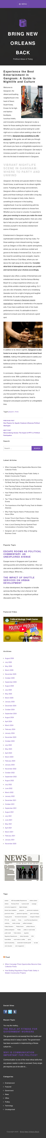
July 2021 (8, 816)
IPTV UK (7, 920)
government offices (9, 913)
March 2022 (9, 792)
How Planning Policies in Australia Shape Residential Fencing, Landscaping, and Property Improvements (23, 487)
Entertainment (10, 1083)
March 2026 (9, 670)
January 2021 (10, 839)
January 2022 (10, 796)
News (7, 1094)
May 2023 (8, 749)
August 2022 (9, 780)
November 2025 (10, 674)
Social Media (8, 939)
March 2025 (9, 698)
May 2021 (8, 824)
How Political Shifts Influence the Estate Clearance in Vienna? (23, 493)
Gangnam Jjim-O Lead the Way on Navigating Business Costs (21, 532)
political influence (30, 926)
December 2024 (10, 705)
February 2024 (10, 729)
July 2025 (8, 690)
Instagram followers (34, 917)
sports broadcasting (9, 942)
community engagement (10, 907)
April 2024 (8, 721)
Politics (19, 929)
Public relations (17, 933)
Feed (8, 957)
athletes (7, 904)
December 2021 (10, 800)
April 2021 (8, 828)
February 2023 (10, 761)
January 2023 (10, 764)
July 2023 (8, 745)
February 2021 (10, 835)
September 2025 (11, 682)
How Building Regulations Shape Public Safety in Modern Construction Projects (22, 474)
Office (7, 1098)
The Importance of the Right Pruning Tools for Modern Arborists (23, 506)
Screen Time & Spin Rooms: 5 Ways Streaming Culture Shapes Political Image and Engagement (22, 519)
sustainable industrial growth (24, 942)
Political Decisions (9, 926)
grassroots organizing (22, 913)
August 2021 (9, 812)
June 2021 (8, 820)
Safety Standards (24, 936)
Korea (17, 412)
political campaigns (27, 923)
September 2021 (11, 808)
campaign (34, 904)
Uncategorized (10, 1109)
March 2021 (9, 832)
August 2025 (9, 686)
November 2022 (10, 768)
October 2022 (10, 772)
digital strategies (23, 907)
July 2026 (8, 662)
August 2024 (9, 717)
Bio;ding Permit (15, 904)
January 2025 (10, 701)
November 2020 (10, 843)
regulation (26, 933)
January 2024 (10, 733)
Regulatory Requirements (11, 936)
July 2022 (8, 784)
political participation (10, 929)
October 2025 (10, 678)
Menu (24, 4)
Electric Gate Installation (11, 910)
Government (9, 1090)
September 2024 (11, 713)
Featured (8, 1087)
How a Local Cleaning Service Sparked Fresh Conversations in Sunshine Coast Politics (21, 525)
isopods (14, 920)
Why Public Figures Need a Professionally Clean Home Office (22, 513)
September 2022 (11, 776)
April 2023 (8, 753)
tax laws (36, 942)
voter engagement (19, 946)
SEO (32, 936)
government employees (32, 910)
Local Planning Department (31, 920)
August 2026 (9, 658)
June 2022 (8, 788)
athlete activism (33, 900)
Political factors (20, 926)
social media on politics (19, 939)
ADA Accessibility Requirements (19, 900)
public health (8, 933)
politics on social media (29, 929)
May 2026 (8, 666)
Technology (9, 1105)
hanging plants (8, 917)
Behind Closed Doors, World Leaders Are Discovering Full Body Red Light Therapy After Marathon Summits (24, 481)
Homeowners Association (21, 917)
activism (6, 900)
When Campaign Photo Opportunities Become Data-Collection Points (23, 468)
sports (29, 939)
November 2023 (10, 737)
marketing (7, 923)
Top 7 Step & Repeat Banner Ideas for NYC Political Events (23, 500)
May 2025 (8, 694)
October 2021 (10, 804)
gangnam (11, 412)
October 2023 (10, 741)
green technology (34, 913)
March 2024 (9, 725)
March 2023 (9, 757)
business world (25, 904)
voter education (8, 946)
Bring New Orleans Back (23, 43)
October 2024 (10, 709)
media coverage (16, 923)
